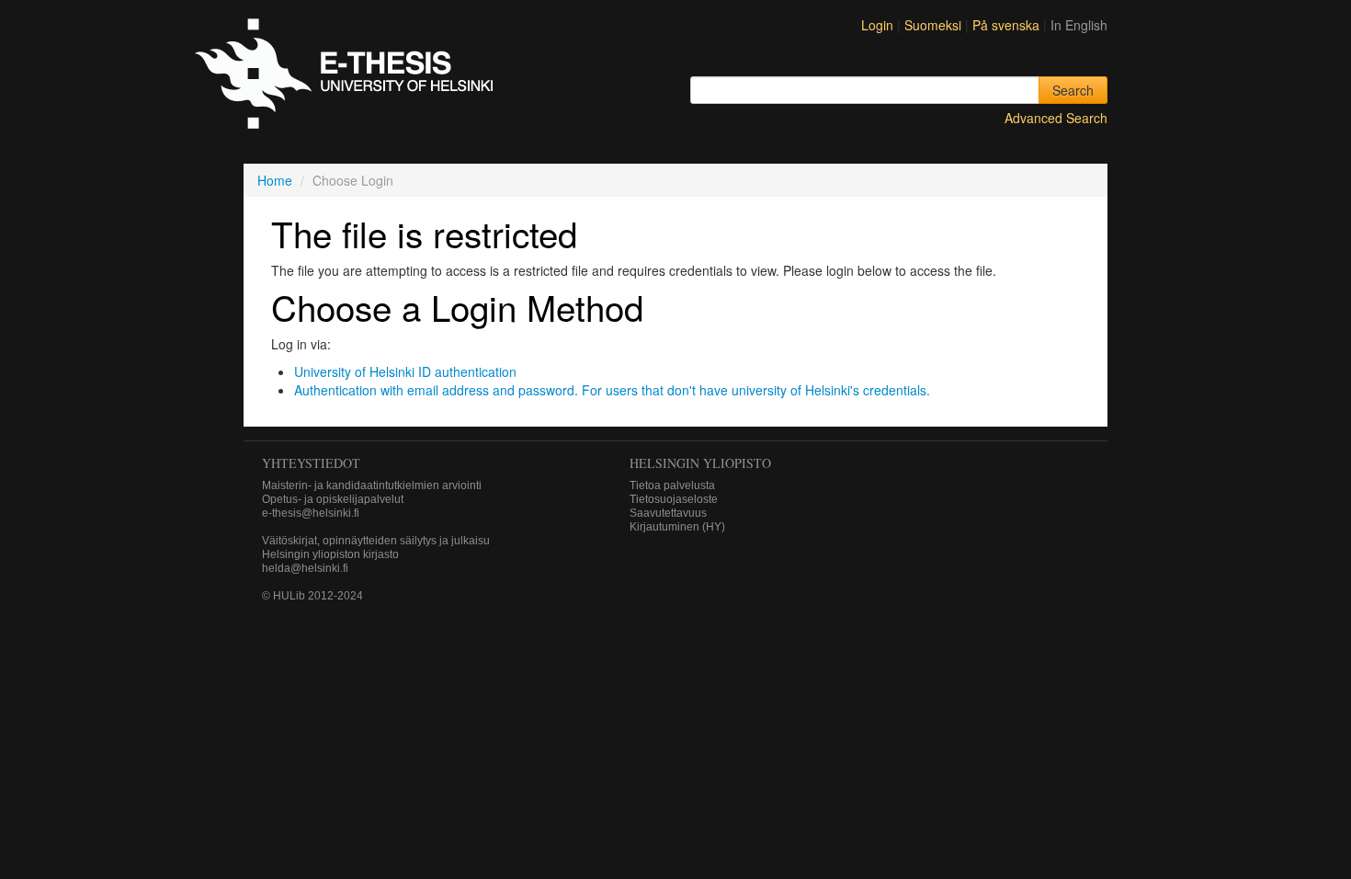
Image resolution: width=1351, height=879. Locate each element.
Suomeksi (934, 25)
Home (274, 180)
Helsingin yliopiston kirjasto (330, 554)
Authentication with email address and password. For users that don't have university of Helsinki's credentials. (612, 390)
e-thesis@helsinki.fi (310, 513)
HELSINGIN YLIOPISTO (700, 463)
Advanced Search (1056, 117)
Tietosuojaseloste (674, 499)
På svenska (1007, 25)
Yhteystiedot (311, 463)
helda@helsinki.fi (305, 568)
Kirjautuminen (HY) (677, 526)
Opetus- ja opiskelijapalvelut (332, 499)
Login (877, 25)
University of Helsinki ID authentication (405, 371)
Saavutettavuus (668, 513)
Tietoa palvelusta (672, 485)
